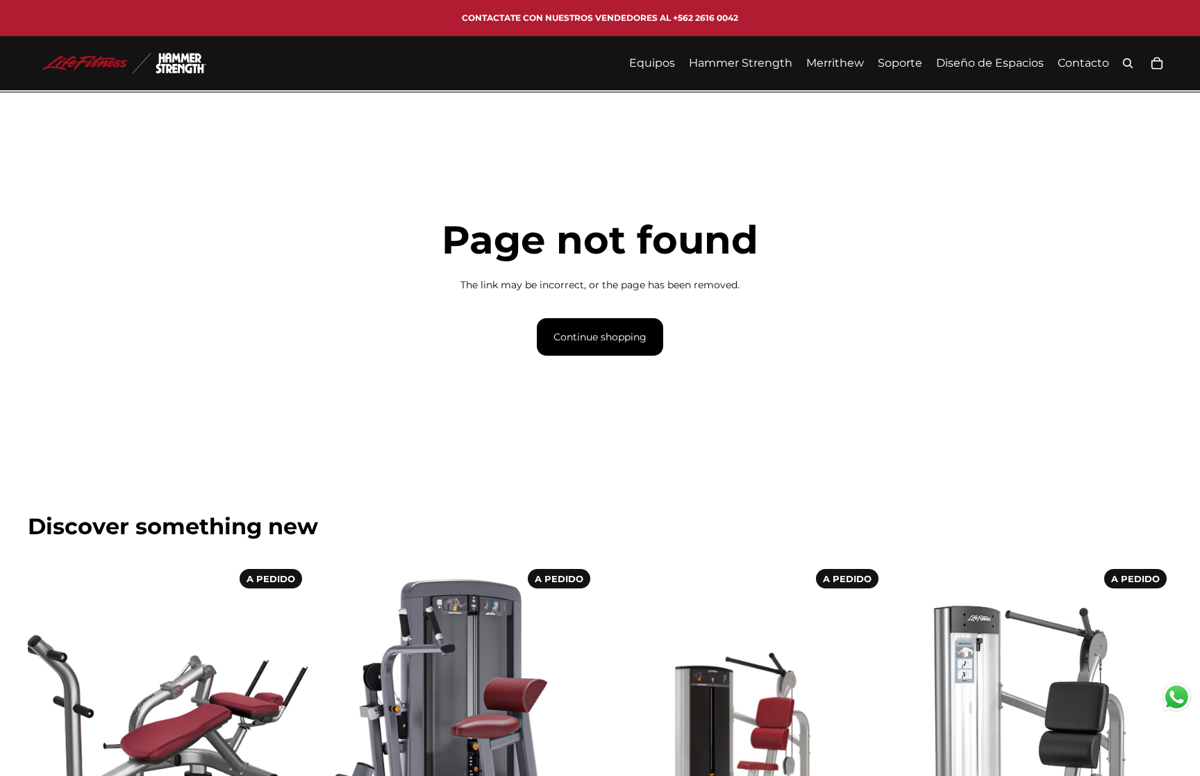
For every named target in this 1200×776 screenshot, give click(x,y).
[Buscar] (1127, 63)
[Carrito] (1157, 63)
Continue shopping (600, 337)
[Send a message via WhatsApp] (1176, 697)
